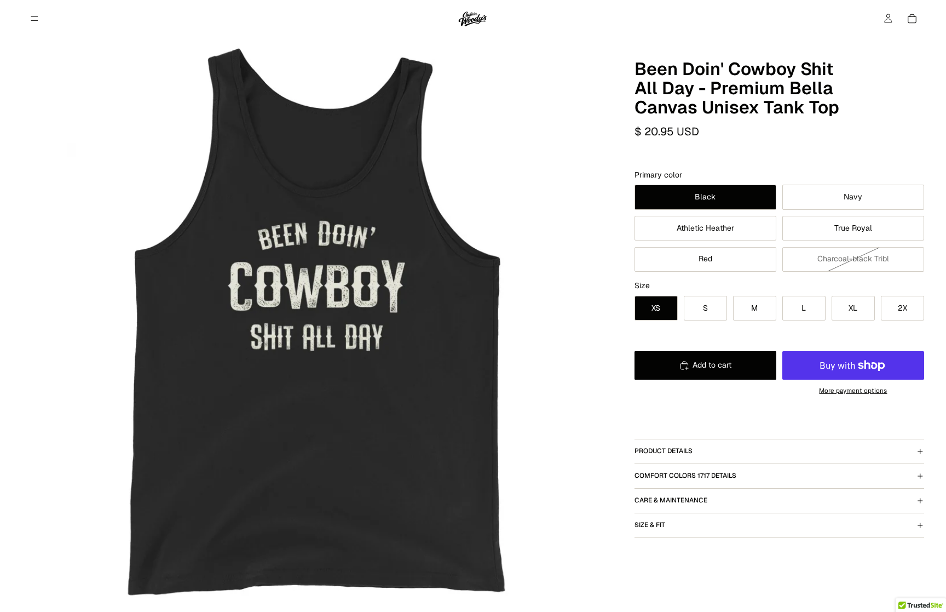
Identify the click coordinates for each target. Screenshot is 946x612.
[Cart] (912, 19)
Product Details (663, 451)
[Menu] (34, 18)
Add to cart (712, 365)
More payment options (853, 390)
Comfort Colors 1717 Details (685, 475)
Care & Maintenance (670, 500)
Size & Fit (649, 525)
